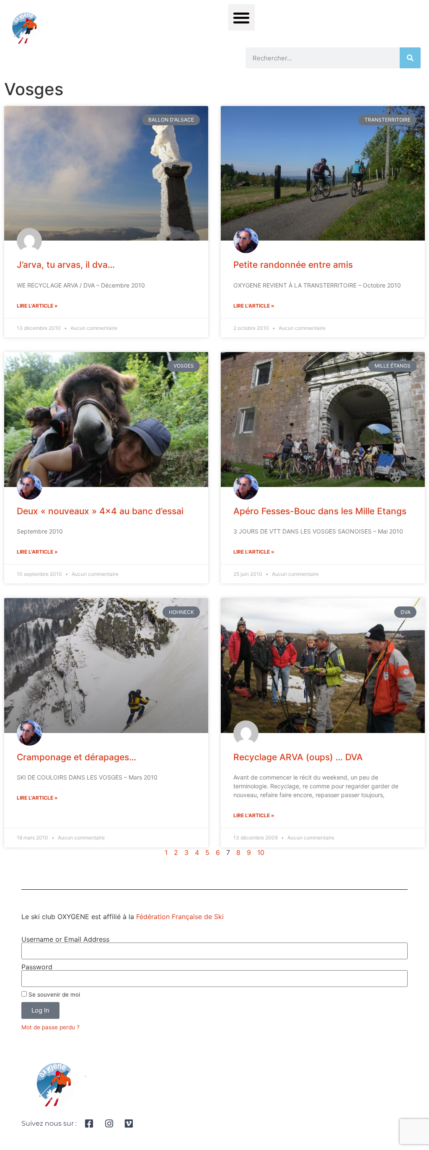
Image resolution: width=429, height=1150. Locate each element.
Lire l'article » (37, 306)
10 (260, 852)
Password (36, 967)
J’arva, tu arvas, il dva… (66, 264)
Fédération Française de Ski (180, 916)
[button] (241, 17)
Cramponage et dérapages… (76, 757)
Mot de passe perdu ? (50, 1027)
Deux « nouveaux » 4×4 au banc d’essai (100, 511)
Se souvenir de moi (53, 994)
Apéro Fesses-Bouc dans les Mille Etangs (319, 511)
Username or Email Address (65, 939)
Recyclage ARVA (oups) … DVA (298, 757)
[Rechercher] (410, 57)
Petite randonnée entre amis (293, 264)
